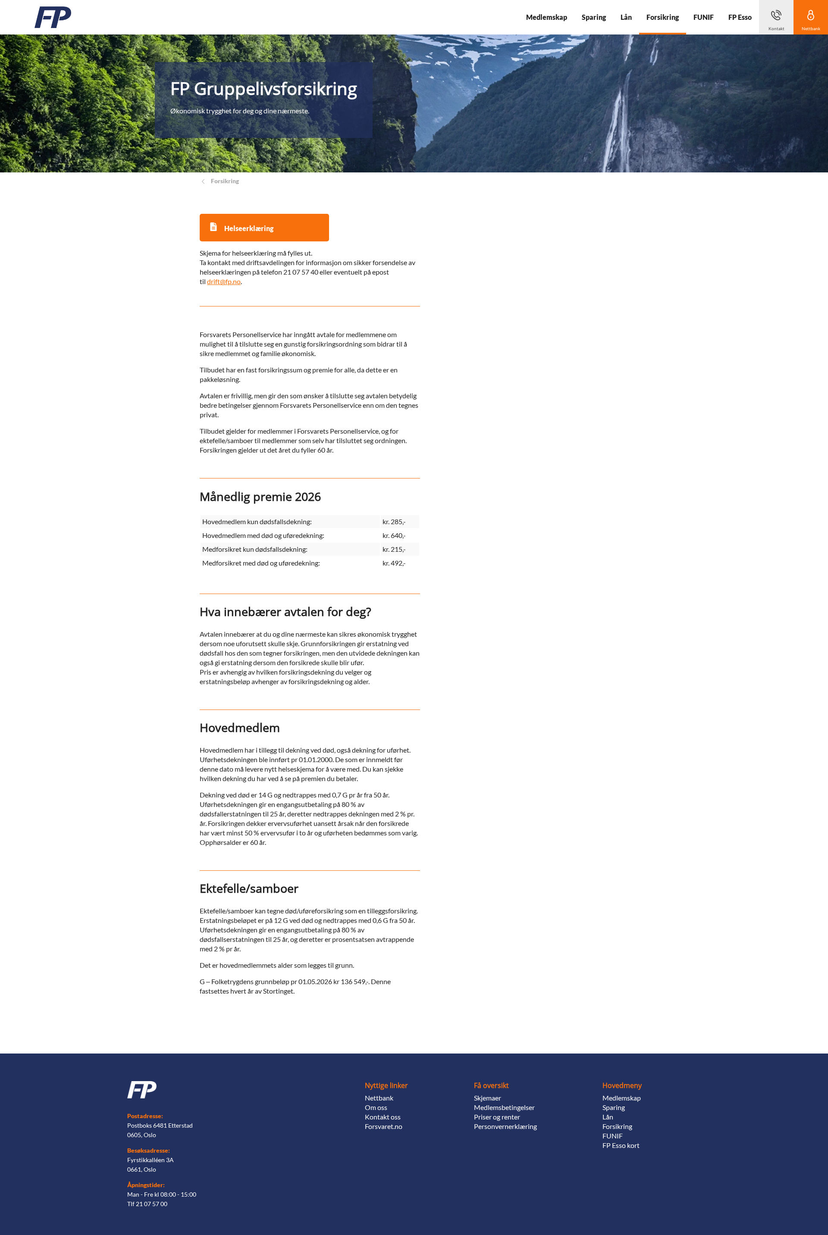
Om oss (376, 1107)
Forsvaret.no (383, 1126)
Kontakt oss (383, 1117)
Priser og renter (497, 1117)
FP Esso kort (621, 1145)
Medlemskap (621, 1098)
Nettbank (379, 1098)
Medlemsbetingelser (504, 1107)
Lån (607, 1117)
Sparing (613, 1107)
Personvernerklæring (505, 1126)
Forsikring (617, 1126)
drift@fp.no (224, 281)
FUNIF (612, 1136)
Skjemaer (487, 1098)
